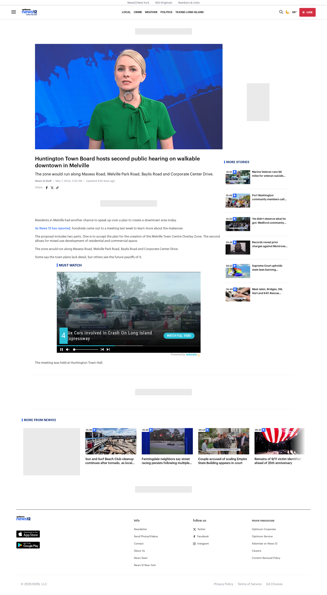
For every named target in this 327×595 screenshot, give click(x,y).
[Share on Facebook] (46, 187)
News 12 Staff (43, 181)
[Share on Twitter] (52, 187)
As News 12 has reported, (53, 228)
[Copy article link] (57, 187)
